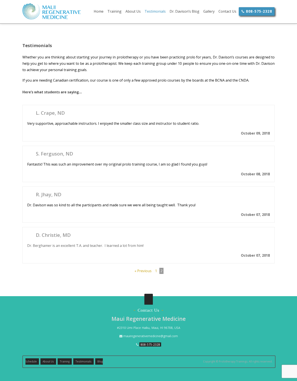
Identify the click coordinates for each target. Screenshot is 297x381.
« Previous (143, 270)
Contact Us (227, 11)
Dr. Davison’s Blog (184, 11)
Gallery (209, 11)
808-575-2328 (258, 11)
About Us (133, 11)
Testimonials (155, 11)
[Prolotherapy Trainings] (51, 17)
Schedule (31, 361)
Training (114, 11)
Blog (100, 361)
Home (98, 11)
